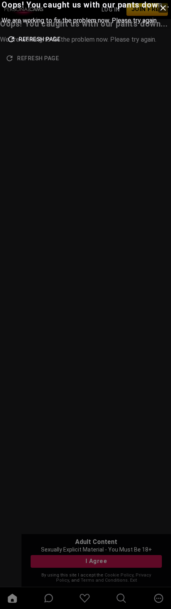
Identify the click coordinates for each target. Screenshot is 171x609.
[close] (163, 8)
